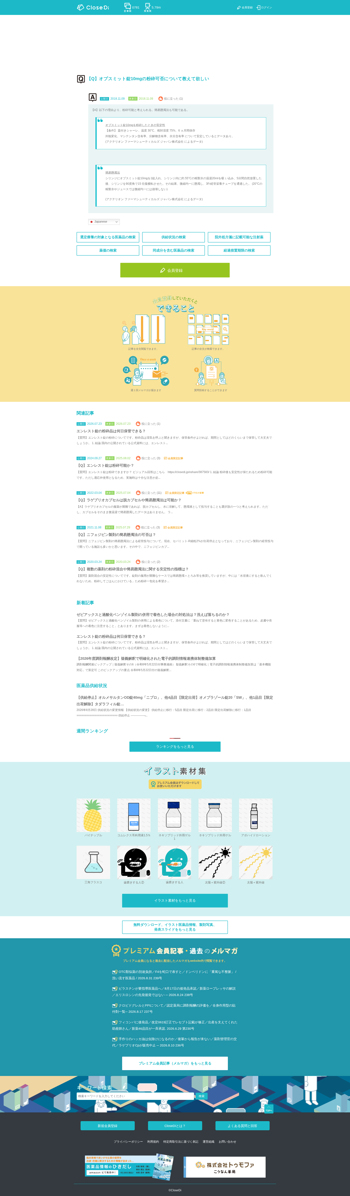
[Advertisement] (175, 42)
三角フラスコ (93, 882)
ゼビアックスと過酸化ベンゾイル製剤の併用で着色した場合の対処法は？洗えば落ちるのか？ (153, 615)
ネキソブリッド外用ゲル (215, 835)
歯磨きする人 (174, 882)
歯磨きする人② (134, 882)
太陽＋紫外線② (215, 882)
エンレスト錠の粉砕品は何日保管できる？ (111, 431)
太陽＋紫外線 (256, 882)
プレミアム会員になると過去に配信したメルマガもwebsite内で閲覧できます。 (175, 960)
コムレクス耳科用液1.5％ (134, 835)
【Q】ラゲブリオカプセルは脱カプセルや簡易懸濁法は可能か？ (129, 500)
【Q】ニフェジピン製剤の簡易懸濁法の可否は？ (116, 535)
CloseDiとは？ (175, 1126)
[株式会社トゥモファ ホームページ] (225, 1168)
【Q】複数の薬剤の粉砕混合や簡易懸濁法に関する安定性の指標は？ (133, 569)
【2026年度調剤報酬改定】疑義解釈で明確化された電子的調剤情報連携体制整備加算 (146, 658)
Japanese (100, 221)
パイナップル (93, 835)
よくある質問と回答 (242, 1126)
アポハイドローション (255, 835)
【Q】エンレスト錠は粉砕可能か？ (105, 465)
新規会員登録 (107, 1126)
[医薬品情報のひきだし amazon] (129, 1168)
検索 (202, 1096)
